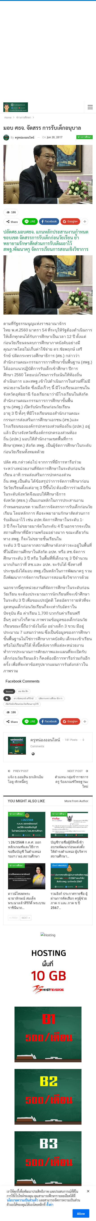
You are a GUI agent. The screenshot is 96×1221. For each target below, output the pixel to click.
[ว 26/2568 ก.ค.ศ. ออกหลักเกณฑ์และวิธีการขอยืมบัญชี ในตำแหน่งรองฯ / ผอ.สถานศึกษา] (26, 825)
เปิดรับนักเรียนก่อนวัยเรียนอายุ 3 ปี (22, 704)
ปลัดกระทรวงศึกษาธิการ (50, 698)
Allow (81, 1213)
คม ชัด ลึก (23, 691)
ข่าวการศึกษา (84, 137)
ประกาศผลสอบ (59, 865)
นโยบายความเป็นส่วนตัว (22, 1200)
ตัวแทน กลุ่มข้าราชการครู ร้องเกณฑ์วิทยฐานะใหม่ (71, 781)
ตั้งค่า (49, 1205)
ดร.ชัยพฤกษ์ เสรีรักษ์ (23, 698)
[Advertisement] (48, 51)
